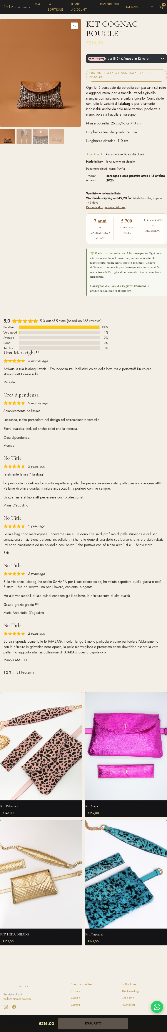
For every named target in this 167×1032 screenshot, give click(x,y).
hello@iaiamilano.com (17, 999)
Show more (144, 544)
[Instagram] (5, 1007)
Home (37, 4)
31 (18, 672)
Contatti (75, 1005)
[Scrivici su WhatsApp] (157, 1007)
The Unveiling (130, 991)
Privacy (75, 991)
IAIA (16, 7)
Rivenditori (109, 4)
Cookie (75, 998)
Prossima (27, 672)
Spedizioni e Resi (81, 984)
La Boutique (129, 984)
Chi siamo (128, 998)
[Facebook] (14, 1007)
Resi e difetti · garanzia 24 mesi (105, 207)
